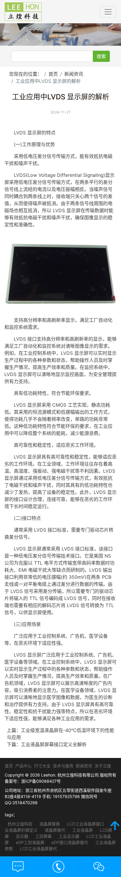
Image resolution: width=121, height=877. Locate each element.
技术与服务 (63, 765)
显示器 (21, 836)
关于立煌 (103, 765)
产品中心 (23, 765)
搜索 (101, 56)
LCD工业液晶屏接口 (85, 823)
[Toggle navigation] (108, 12)
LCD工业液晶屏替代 (38, 848)
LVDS (20, 133)
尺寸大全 (42, 765)
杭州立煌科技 (20, 823)
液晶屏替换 (49, 823)
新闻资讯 (73, 74)
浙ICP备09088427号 (41, 781)
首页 (53, 74)
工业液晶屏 (82, 830)
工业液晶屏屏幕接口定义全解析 (54, 744)
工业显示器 (68, 836)
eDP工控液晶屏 (29, 842)
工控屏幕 (43, 836)
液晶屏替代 (54, 830)
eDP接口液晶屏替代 (69, 842)
